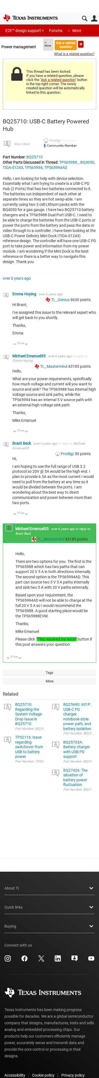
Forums (55, 30)
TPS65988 (68, 162)
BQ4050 (87, 162)
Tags (49, 673)
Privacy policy (73, 1075)
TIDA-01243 (13, 167)
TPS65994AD (55, 167)
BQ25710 (34, 157)
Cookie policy (43, 1075)
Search (84, 18)
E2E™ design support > (25, 30)
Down (26, 344)
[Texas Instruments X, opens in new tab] (41, 960)
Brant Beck (22, 144)
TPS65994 (34, 167)
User (94, 18)
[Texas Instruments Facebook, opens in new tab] (24, 960)
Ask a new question (81, 44)
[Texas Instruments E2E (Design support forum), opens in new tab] (74, 960)
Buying (10, 926)
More (76, 30)
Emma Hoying (24, 294)
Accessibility (14, 1075)
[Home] (30, 17)
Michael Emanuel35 (29, 356)
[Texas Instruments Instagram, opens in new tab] (7, 960)
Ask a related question (65, 44)
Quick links (13, 907)
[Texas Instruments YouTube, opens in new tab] (91, 960)
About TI (11, 888)
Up (14, 344)
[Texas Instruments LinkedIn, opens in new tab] (57, 960)
